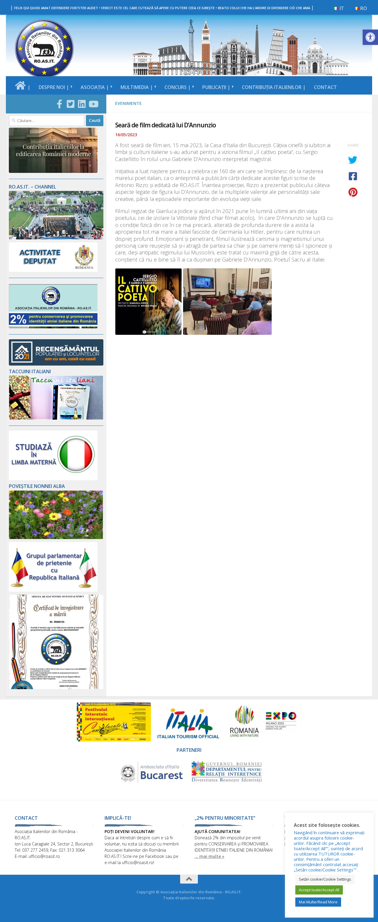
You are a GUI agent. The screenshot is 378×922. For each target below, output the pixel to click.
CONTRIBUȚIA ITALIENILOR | (274, 87)
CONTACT (325, 87)
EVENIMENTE (128, 103)
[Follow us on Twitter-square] (70, 104)
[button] (370, 37)
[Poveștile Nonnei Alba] (56, 537)
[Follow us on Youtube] (93, 104)
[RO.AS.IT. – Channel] (56, 238)
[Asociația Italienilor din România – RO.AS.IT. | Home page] (44, 48)
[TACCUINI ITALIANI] (56, 418)
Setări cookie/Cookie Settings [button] (325, 879)
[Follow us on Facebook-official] (59, 104)
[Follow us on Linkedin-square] (81, 104)
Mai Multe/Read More (318, 902)
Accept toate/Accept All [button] (319, 889)
